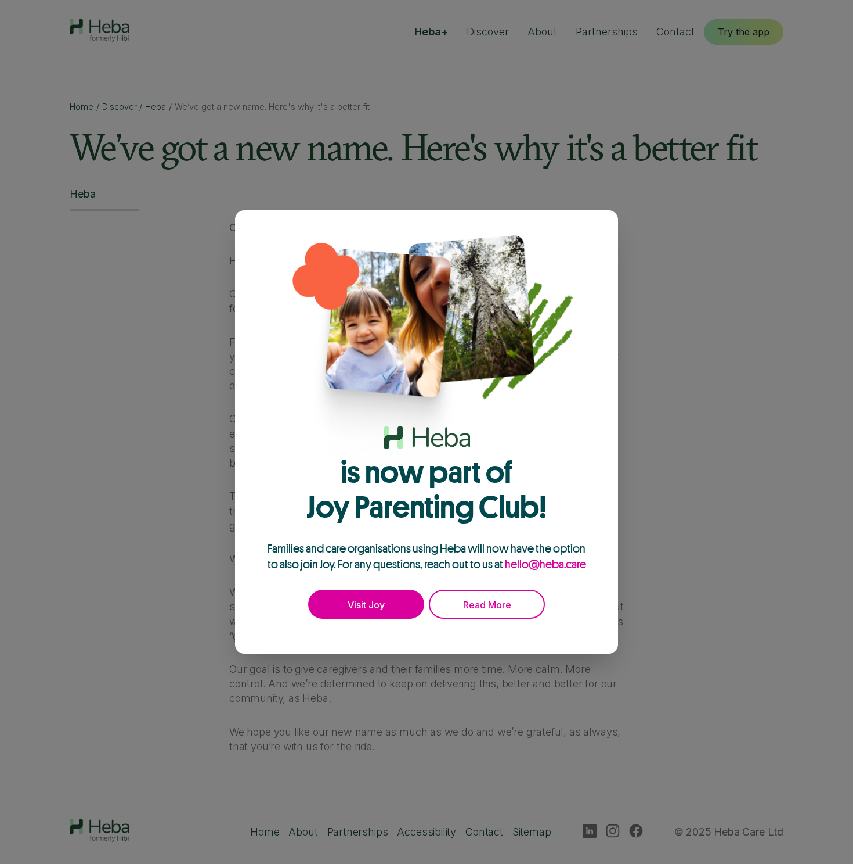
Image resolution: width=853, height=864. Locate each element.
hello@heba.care (545, 564)
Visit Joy (366, 605)
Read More (487, 605)
